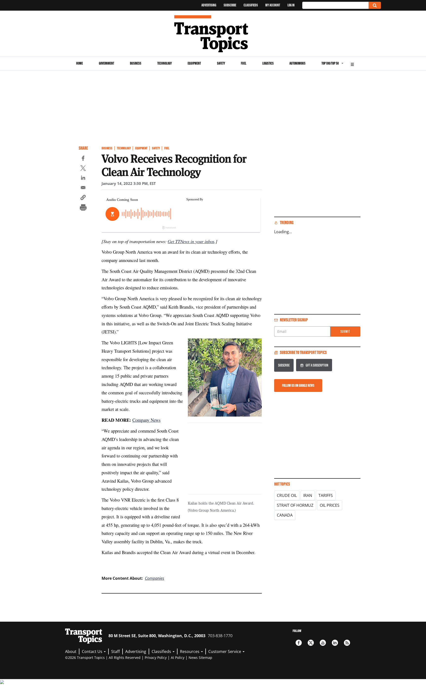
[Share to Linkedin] (83, 178)
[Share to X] (83, 168)
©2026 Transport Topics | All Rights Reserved (103, 657)
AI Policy (177, 657)
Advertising (208, 5)
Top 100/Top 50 (330, 63)
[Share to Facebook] (83, 159)
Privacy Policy (156, 657)
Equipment (194, 63)
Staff (115, 651)
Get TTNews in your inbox (191, 241)
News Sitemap (200, 657)
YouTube (323, 643)
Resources (190, 651)
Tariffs (326, 495)
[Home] (213, 33)
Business (135, 63)
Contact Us (92, 651)
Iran (307, 495)
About (70, 651)
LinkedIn (335, 643)
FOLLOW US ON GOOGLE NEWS (298, 385)
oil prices (329, 505)
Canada (285, 515)
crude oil (287, 495)
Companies (154, 578)
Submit (345, 331)
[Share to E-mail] (83, 188)
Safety (221, 63)
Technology (164, 63)
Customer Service (225, 651)
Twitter (311, 643)
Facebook (299, 643)
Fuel (243, 63)
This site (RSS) (347, 643)
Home (79, 63)
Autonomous (297, 63)
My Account (272, 5)
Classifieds (251, 5)
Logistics (268, 63)
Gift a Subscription (317, 365)
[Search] (375, 5)
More (352, 63)
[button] (83, 198)
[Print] (83, 208)
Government (106, 63)
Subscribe (230, 5)
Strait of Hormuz (295, 505)
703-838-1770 (220, 635)
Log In (291, 5)
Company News (146, 420)
